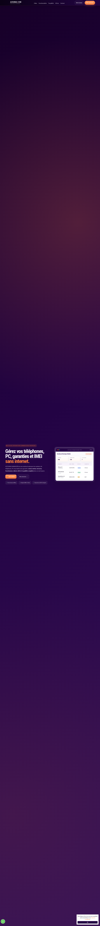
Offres (57, 3)
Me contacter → (23, 476)
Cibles (35, 3)
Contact (62, 3)
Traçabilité (51, 3)
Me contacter (89, 2)
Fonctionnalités (43, 3)
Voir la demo (79, 2)
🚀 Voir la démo (11, 476)
